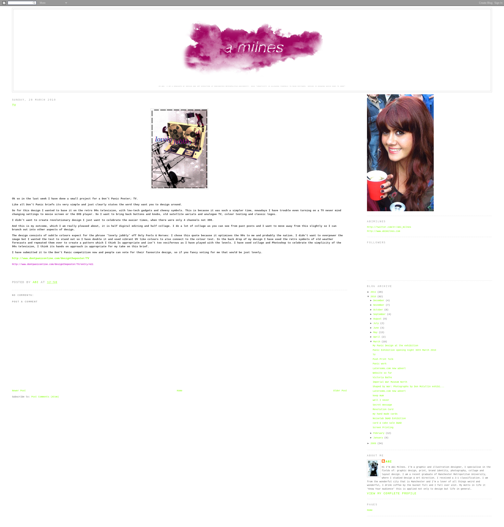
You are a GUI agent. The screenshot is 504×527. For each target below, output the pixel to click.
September (380, 314)
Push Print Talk (383, 359)
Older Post (340, 390)
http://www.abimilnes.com (383, 231)
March (377, 341)
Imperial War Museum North (390, 382)
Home (179, 390)
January (378, 437)
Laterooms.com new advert (389, 368)
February (379, 433)
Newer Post (19, 390)
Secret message (382, 405)
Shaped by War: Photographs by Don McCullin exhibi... (408, 386)
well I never (381, 400)
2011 (374, 292)
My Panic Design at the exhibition (395, 345)
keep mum (378, 395)
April (377, 337)
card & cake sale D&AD (387, 423)
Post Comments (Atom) (45, 396)
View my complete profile (391, 493)
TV (374, 354)
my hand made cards (385, 414)
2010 (374, 296)
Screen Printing (383, 427)
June (376, 328)
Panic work (379, 363)
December (379, 300)
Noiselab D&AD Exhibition (389, 418)
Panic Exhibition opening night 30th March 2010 (404, 350)
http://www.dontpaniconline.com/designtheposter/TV (50, 258)
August (378, 319)
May (376, 332)
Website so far (382, 373)
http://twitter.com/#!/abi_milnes (389, 227)
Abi (389, 461)
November (379, 305)
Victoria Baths (382, 377)
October (378, 309)
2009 (374, 443)
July (376, 323)
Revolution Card (383, 409)
